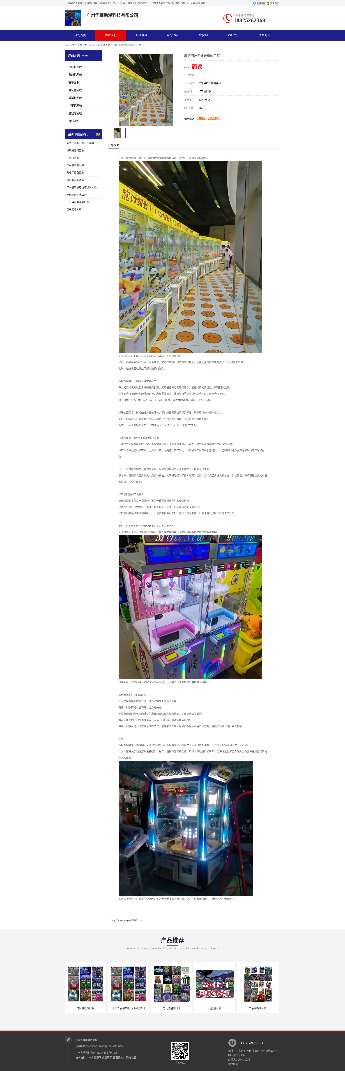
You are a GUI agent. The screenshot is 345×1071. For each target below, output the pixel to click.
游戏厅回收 (75, 113)
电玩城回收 (75, 90)
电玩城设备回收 (75, 180)
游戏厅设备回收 (75, 172)
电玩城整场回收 (75, 150)
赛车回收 (73, 82)
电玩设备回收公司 (76, 194)
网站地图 (131, 1057)
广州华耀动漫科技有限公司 (89, 1052)
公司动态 (203, 35)
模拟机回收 (75, 98)
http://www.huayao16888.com (126, 920)
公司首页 (80, 35)
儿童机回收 (75, 105)
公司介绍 (172, 35)
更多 (97, 134)
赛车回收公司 (74, 209)
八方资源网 (95, 1057)
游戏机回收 (75, 74)
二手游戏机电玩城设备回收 (81, 187)
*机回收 (73, 121)
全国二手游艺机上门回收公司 (82, 143)
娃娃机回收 (104, 45)
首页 (79, 45)
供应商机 (111, 35)
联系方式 (264, 35)
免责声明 (107, 1057)
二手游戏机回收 (75, 165)
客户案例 (234, 35)
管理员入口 (119, 1057)
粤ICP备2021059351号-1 (111, 1046)
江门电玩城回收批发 (77, 202)
